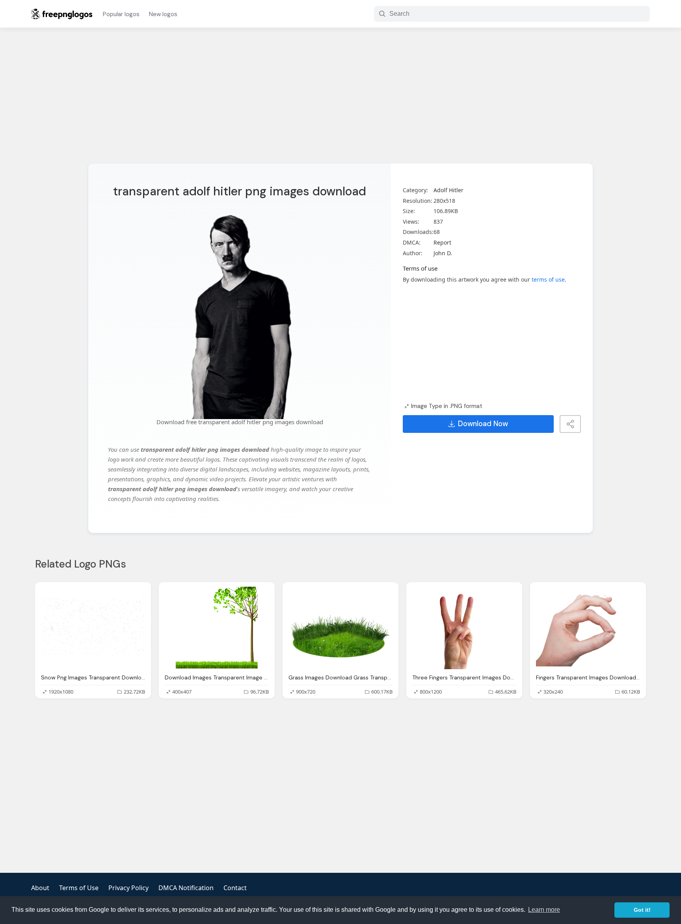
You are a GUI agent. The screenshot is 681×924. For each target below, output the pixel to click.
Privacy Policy (128, 887)
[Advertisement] (340, 100)
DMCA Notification (186, 887)
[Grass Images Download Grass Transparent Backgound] (340, 627)
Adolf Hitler (448, 190)
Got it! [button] (642, 910)
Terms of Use (79, 887)
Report (442, 242)
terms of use (548, 279)
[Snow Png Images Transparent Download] (93, 627)
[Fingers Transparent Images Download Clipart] (588, 627)
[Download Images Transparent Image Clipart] (217, 627)
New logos (163, 14)
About (40, 887)
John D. (443, 253)
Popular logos (121, 14)
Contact (235, 887)
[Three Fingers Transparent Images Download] (464, 627)
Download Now (483, 424)
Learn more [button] (544, 909)
